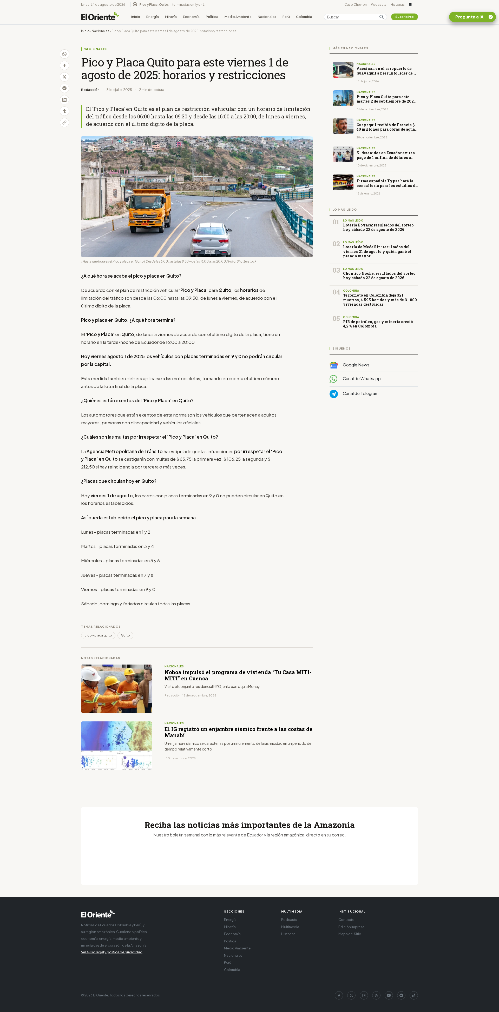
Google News (355, 364)
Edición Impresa (351, 927)
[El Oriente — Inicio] (100, 16)
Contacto (346, 919)
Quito (125, 635)
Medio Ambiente (238, 17)
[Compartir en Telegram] (64, 88)
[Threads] (376, 995)
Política (212, 17)
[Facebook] (339, 995)
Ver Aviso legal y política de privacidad (111, 952)
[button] (410, 4)
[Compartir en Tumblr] (64, 111)
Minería (171, 17)
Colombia (304, 17)
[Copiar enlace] (64, 122)
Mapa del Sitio (349, 934)
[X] (351, 995)
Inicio (135, 17)
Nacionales (267, 17)
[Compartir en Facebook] (64, 65)
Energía (152, 17)
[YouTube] (389, 995)
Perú (286, 17)
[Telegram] (401, 995)
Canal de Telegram (360, 393)
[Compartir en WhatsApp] (64, 54)
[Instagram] (364, 995)
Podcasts (378, 4)
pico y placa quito (98, 635)
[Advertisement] (374, 454)
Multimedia (290, 927)
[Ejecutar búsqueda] (381, 17)
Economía (191, 17)
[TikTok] (414, 995)
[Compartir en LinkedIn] (64, 99)
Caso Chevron (355, 4)
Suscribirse (404, 17)
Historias (398, 4)
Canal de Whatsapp (361, 378)
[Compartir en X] (64, 77)
